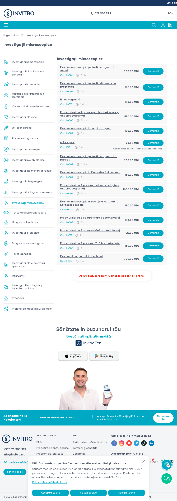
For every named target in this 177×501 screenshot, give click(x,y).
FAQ (39, 442)
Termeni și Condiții (117, 416)
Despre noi (79, 453)
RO (169, 13)
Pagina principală (13, 35)
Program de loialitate (49, 453)
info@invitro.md (14, 454)
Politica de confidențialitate (90, 442)
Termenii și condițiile (85, 448)
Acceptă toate (50, 492)
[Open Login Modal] (163, 25)
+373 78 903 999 (14, 449)
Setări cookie (15, 471)
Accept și (120, 418)
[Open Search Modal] (153, 25)
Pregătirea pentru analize (52, 448)
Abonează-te (163, 418)
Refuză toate (126, 492)
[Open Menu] (6, 25)
